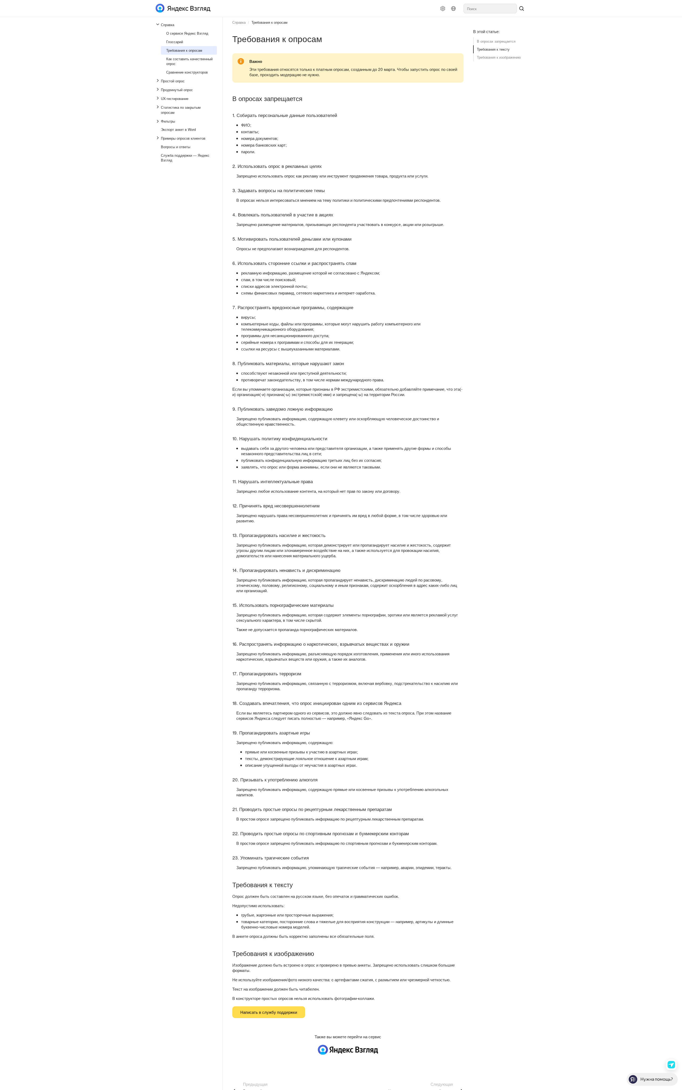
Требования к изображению (499, 57)
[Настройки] (443, 8)
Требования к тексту (493, 49)
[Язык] (453, 8)
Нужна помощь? (656, 1079)
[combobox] (490, 8)
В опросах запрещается (496, 41)
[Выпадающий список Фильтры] (158, 121)
